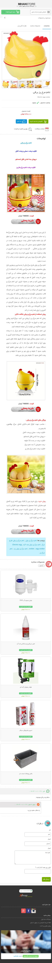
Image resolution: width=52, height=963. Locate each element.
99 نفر (19, 121)
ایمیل (49, 839)
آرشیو (41, 565)
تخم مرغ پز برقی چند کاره (32, 544)
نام (50, 830)
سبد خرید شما (10, 12)
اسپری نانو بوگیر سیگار (25, 730)
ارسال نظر (46, 879)
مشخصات (46, 26)
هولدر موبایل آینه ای (26, 687)
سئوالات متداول (46, 919)
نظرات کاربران (22, 26)
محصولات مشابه (35, 26)
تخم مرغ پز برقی (31, 540)
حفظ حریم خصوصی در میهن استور (40, 923)
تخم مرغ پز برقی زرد (20, 548)
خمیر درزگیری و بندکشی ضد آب (26, 644)
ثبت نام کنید (17, 956)
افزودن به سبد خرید (36, 121)
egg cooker (36, 548)
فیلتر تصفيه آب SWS (26, 600)
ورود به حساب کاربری (30, 956)
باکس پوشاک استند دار (25, 774)
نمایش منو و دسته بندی (39, 12)
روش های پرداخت (45, 926)
